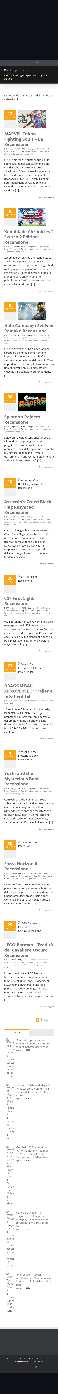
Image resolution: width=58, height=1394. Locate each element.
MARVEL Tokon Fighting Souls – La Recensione (23, 139)
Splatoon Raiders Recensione (22, 419)
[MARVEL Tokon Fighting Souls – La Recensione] (32, 119)
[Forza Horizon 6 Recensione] (32, 849)
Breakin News (42, 149)
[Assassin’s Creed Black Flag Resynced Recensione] (32, 487)
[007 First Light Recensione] (32, 583)
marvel (27, 151)
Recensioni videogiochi (24, 154)
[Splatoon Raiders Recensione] (32, 402)
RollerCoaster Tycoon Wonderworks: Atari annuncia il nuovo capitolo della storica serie (33, 1279)
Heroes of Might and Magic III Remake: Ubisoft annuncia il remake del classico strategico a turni (33, 1090)
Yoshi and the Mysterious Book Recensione (22, 778)
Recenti (17, 1032)
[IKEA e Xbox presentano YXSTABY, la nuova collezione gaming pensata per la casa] (10, 1040)
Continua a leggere (46, 197)
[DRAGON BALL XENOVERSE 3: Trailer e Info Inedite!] (32, 671)
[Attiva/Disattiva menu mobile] (53, 70)
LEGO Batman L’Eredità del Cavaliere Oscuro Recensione (28, 950)
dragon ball (8, 703)
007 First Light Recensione (19, 600)
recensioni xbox (10, 524)
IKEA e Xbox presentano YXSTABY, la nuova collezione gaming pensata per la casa (33, 1043)
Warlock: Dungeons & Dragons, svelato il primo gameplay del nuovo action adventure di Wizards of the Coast (32, 1219)
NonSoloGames (25, 876)
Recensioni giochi (37, 151)
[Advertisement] (29, 30)
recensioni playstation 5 (13, 340)
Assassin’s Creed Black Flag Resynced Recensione (27, 507)
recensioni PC (44, 338)
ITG (7, 149)
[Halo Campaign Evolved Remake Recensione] (32, 311)
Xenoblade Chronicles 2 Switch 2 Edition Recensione (29, 237)
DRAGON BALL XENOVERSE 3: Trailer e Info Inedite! (28, 691)
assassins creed (31, 519)
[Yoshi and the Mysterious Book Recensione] (32, 758)
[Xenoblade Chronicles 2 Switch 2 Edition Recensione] (32, 217)
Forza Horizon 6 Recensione (20, 866)
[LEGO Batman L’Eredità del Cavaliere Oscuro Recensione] (32, 930)
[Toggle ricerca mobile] (47, 70)
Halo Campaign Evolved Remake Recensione (28, 328)
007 (26, 610)
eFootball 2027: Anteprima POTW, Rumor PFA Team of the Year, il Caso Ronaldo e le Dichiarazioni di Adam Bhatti (33, 1152)
